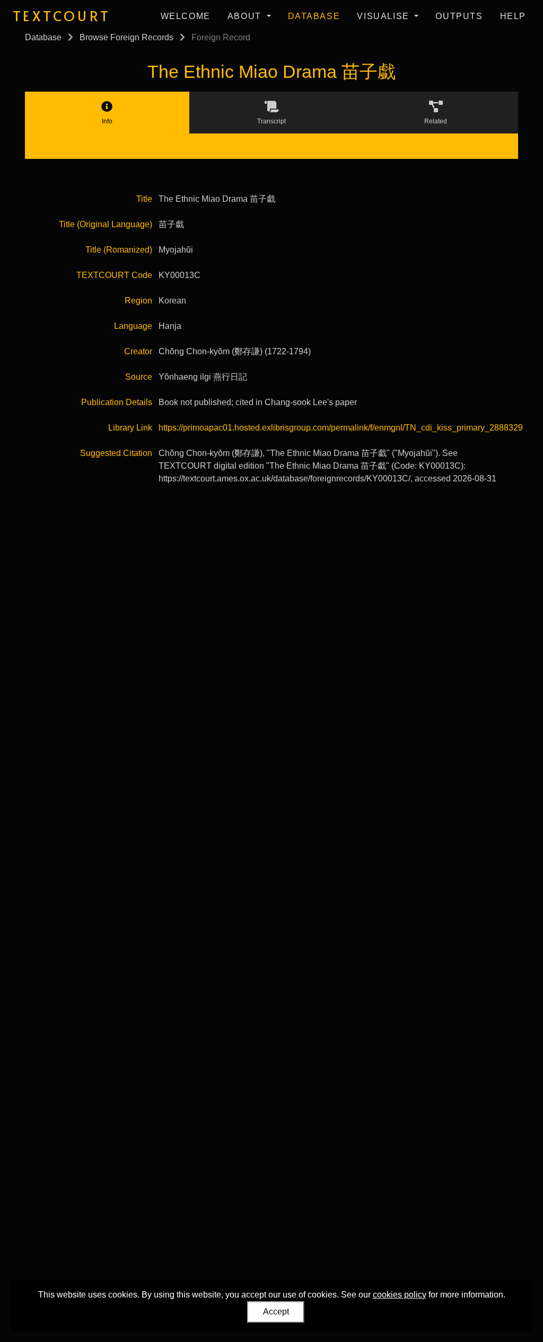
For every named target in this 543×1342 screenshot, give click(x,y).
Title (144, 198)
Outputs (459, 16)
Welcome (186, 16)
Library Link (130, 427)
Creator (138, 351)
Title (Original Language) (105, 224)
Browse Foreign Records (126, 37)
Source (138, 376)
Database (314, 16)
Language (133, 325)
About (246, 16)
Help (513, 16)
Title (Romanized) (118, 249)
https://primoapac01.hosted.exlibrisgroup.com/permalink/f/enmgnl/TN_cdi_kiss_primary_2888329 (341, 427)
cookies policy (399, 1294)
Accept (276, 1311)
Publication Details (116, 402)
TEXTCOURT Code (114, 275)
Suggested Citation (116, 453)
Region (138, 300)
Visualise (384, 16)
